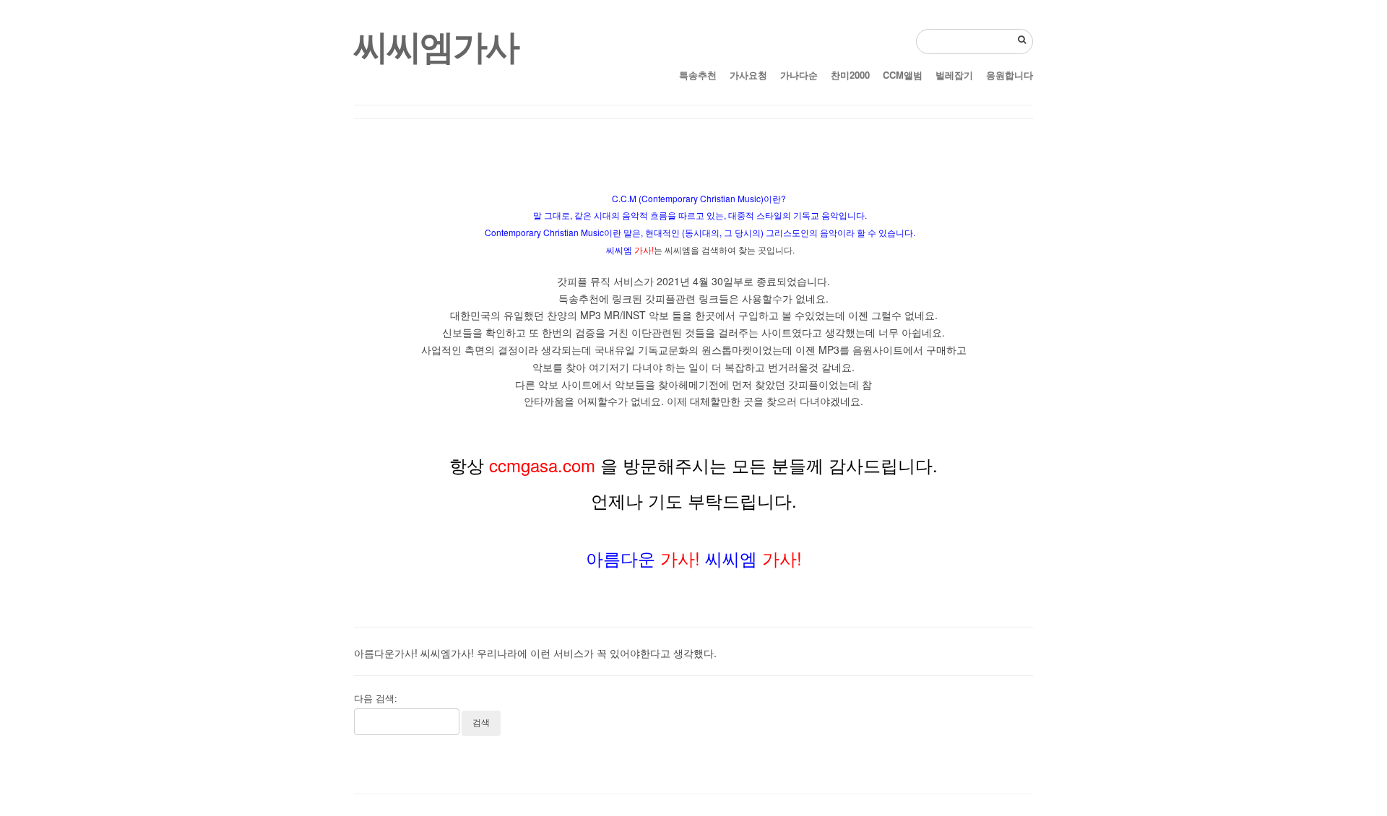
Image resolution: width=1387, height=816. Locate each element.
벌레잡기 (954, 75)
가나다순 (799, 75)
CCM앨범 (902, 75)
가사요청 (748, 75)
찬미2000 (850, 75)
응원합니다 (1009, 75)
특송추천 (698, 75)
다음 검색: (375, 698)
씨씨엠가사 (436, 45)
